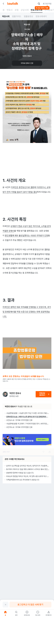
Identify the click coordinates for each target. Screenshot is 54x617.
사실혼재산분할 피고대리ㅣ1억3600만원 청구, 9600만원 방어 (29, 424)
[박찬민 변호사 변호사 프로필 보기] (5, 394)
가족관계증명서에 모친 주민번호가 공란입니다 (22, 480)
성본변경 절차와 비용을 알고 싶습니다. (20, 473)
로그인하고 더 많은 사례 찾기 (30, 604)
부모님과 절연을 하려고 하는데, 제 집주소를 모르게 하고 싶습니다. (30, 476)
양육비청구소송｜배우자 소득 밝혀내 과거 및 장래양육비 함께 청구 (29, 417)
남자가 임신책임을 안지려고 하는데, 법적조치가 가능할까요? (28, 466)
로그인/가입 (47, 4)
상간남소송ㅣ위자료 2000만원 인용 (19, 420)
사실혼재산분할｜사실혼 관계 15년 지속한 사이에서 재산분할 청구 (30, 413)
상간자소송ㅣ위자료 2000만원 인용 (19, 427)
